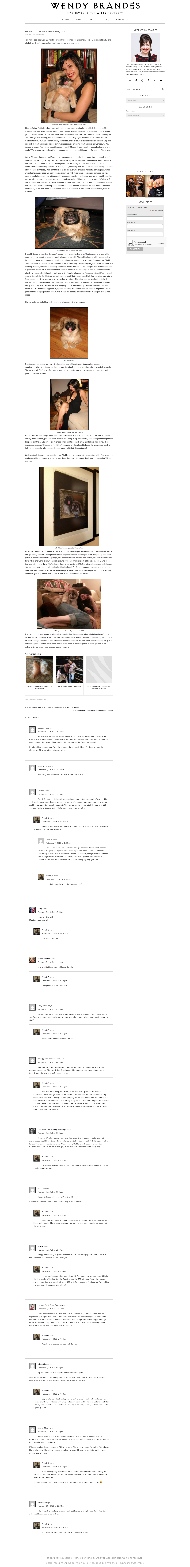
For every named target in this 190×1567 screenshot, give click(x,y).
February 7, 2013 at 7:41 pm (58, 879)
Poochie (41, 1188)
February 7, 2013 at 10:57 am (51, 1250)
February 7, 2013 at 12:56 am (51, 912)
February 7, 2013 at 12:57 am (55, 933)
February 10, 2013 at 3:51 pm (55, 1527)
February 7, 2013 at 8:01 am (50, 1062)
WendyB (45, 818)
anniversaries (37, 699)
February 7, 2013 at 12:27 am (55, 822)
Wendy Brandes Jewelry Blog (95, 7)
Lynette (41, 791)
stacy (40, 908)
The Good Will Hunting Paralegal (52, 1129)
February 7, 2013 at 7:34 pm (54, 1339)
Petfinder (41, 128)
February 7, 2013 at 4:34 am (50, 1009)
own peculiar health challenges (74, 555)
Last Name (131, 230)
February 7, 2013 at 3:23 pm (50, 1368)
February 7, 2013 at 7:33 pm (54, 1394)
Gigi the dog (62, 40)
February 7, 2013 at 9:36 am (50, 1192)
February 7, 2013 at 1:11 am (50, 962)
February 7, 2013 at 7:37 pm (54, 1160)
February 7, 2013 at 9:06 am (50, 1133)
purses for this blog (96, 370)
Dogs (44, 699)
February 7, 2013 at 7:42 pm (54, 981)
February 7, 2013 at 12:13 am (51, 731)
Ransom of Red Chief (52, 445)
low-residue (90, 289)
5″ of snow (31, 170)
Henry (34, 555)
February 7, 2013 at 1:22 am (58, 843)
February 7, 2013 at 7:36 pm (54, 1271)
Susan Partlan (44, 959)
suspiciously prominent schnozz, (86, 131)
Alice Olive (42, 1364)
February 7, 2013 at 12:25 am (51, 794)
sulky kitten (42, 1006)
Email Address (133, 214)
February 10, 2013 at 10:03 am (51, 1506)
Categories (130, 111)
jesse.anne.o (43, 728)
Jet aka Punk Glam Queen (49, 1305)
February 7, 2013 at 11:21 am (51, 1309)
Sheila (40, 1246)
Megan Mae (43, 1428)
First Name (131, 222)
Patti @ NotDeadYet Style (49, 1059)
